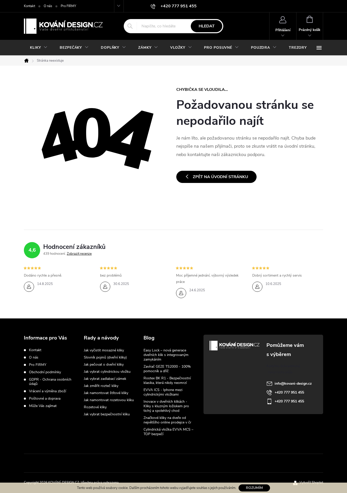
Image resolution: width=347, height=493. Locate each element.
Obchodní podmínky (45, 372)
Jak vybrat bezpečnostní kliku (107, 414)
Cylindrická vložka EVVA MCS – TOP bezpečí (168, 431)
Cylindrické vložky (189, 463)
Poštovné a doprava (44, 398)
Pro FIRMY (68, 6)
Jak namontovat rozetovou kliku (109, 400)
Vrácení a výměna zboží (47, 391)
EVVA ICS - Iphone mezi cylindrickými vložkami (163, 392)
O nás (48, 6)
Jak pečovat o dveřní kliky (104, 364)
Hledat (207, 26)
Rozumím (254, 487)
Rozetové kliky (95, 407)
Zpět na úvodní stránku (220, 177)
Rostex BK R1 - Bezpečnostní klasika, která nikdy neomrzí (167, 380)
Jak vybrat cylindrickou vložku (107, 371)
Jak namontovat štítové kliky (106, 392)
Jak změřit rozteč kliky (101, 385)
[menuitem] (39, 48)
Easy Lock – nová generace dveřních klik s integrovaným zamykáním (166, 355)
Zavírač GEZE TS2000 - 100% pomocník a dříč (167, 368)
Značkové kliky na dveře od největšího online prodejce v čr (167, 420)
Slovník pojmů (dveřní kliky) (105, 357)
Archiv (149, 442)
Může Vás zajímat (43, 405)
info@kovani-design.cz (293, 383)
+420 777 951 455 (289, 392)
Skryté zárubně (154, 463)
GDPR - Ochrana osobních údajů (50, 381)
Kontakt (29, 6)
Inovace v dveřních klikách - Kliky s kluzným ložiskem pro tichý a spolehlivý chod (166, 406)
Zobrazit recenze (79, 253)
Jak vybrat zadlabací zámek (105, 378)
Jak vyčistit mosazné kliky (104, 350)
